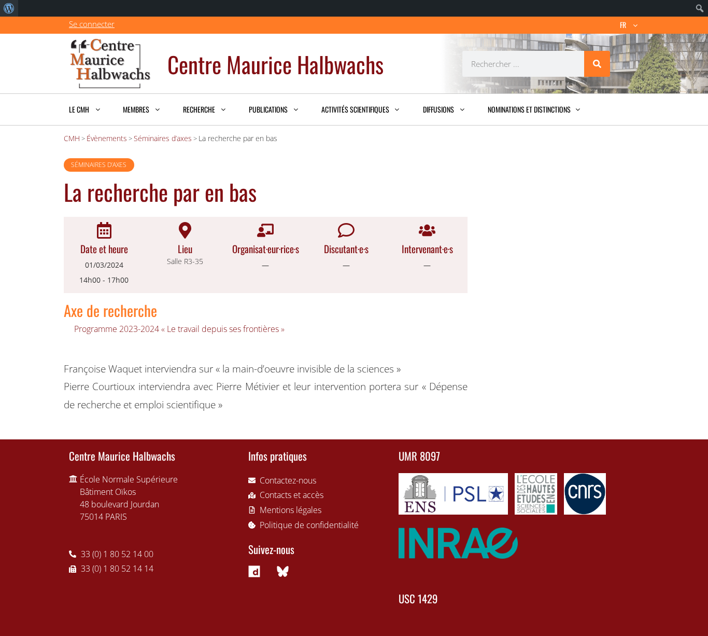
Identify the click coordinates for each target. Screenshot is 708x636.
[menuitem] (9, 8)
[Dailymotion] (254, 572)
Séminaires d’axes (98, 164)
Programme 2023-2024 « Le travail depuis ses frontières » (179, 329)
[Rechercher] (597, 64)
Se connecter (92, 24)
